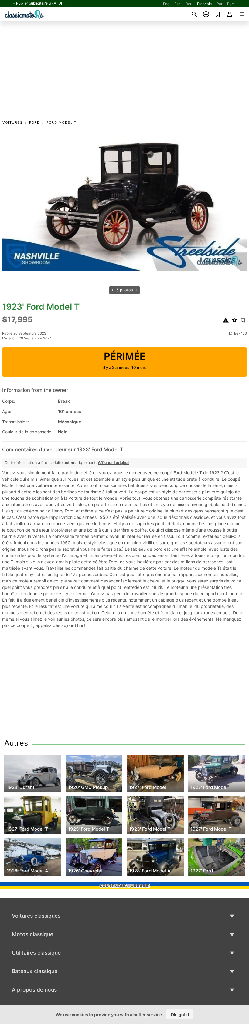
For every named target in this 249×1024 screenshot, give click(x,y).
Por (219, 4)
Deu (188, 4)
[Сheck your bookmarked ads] (218, 14)
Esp (177, 4)
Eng (166, 4)
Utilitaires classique (36, 952)
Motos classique (32, 934)
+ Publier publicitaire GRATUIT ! (39, 3)
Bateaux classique (34, 971)
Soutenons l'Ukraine (125, 885)
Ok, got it (180, 1014)
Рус (230, 4)
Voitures (12, 122)
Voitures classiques (36, 915)
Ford (34, 122)
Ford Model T (61, 122)
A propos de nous (34, 989)
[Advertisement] (124, 73)
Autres (16, 743)
